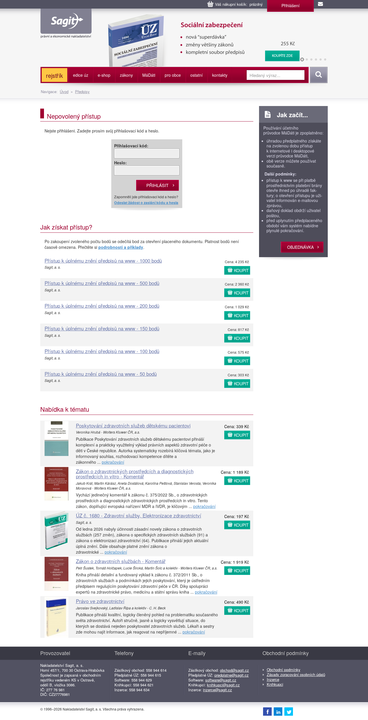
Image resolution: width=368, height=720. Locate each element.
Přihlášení (290, 5)
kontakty (219, 75)
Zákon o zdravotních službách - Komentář (121, 561)
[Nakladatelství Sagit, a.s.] (66, 33)
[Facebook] (267, 711)
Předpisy (82, 91)
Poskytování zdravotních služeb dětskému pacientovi (133, 425)
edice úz (80, 75)
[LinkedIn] (278, 711)
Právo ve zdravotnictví (100, 601)
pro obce (173, 75)
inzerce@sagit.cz (217, 689)
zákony (126, 75)
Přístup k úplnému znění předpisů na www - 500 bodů (102, 282)
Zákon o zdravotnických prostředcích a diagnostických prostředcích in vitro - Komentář (134, 473)
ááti (148, 75)
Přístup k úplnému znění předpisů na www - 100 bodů (102, 351)
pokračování (113, 462)
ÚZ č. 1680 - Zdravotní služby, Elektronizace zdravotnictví (138, 515)
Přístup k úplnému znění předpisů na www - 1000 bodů (103, 260)
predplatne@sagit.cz (231, 675)
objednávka (300, 247)
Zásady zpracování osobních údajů (296, 674)
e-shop (104, 75)
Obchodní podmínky (283, 669)
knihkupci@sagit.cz (223, 685)
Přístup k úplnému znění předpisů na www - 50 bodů (101, 373)
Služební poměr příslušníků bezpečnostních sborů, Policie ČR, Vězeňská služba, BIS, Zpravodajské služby (200, 20)
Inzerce (273, 679)
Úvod (64, 91)
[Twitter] (288, 711)
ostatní (196, 75)
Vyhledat (318, 75)
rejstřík (54, 75)
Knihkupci (275, 684)
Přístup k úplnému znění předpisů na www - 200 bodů (102, 305)
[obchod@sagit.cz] (321, 4)
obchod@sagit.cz (234, 670)
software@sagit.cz (220, 680)
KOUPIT (241, 270)
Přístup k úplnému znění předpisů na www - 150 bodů (102, 328)
